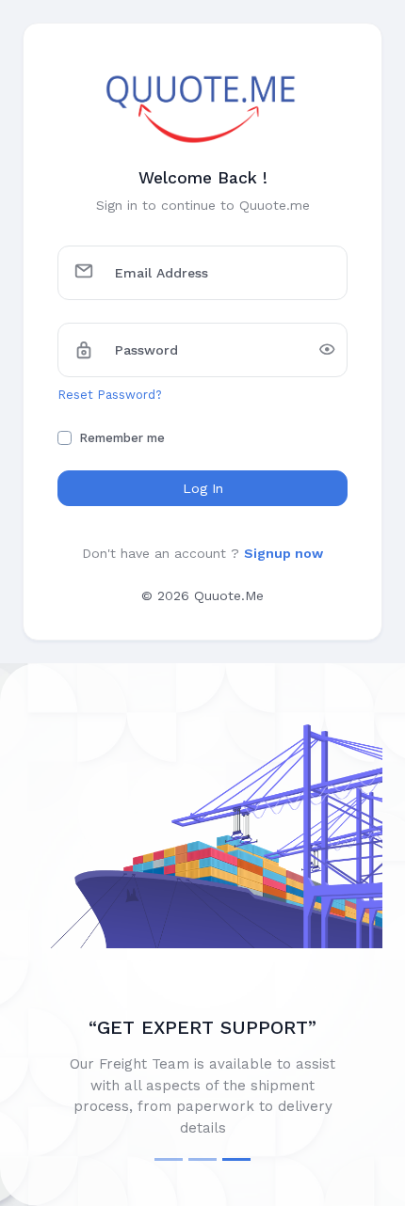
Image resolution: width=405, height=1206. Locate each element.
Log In (203, 488)
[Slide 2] (202, 1159)
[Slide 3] (236, 1159)
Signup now (283, 553)
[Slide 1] (168, 1159)
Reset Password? (109, 395)
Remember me (122, 438)
